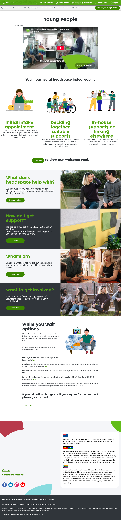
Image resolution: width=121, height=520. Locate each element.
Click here (38, 160)
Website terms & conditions (21, 499)
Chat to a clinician (46, 3)
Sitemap (52, 499)
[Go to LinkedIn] (10, 484)
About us (65, 8)
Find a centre (64, 3)
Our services (16, 8)
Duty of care (6, 499)
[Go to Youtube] (22, 484)
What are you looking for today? (107, 8)
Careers (6, 470)
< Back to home (27, 406)
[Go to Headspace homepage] (8, 2)
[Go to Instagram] (16, 484)
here (45, 366)
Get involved (75, 8)
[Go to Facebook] (4, 484)
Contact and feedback (13, 475)
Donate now (102, 3)
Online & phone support (31, 8)
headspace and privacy (39, 499)
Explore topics (5, 8)
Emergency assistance (83, 3)
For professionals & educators (50, 8)
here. (33, 360)
